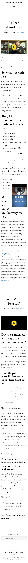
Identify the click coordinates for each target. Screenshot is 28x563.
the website (5, 281)
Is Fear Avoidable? (14, 24)
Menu (14, 6)
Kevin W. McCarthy (14, 3)
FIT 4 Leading (5, 254)
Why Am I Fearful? (14, 301)
